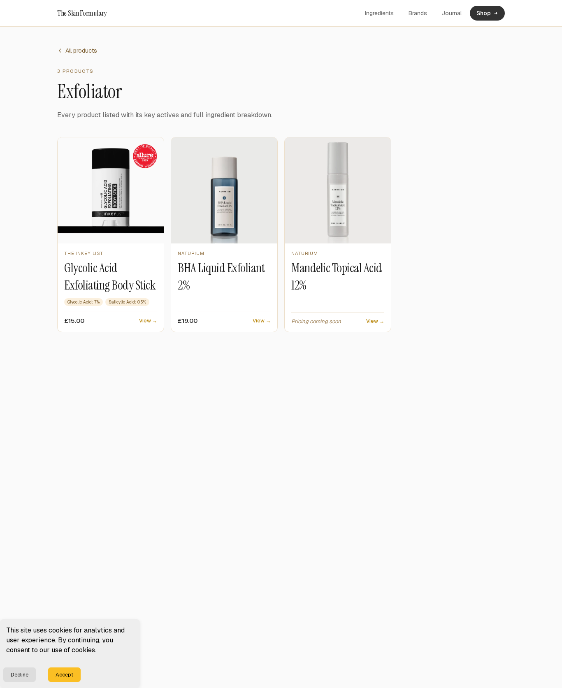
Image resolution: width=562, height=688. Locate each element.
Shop (483, 13)
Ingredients (379, 13)
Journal (452, 13)
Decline (19, 674)
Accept (64, 674)
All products (81, 50)
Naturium (191, 253)
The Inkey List (83, 253)
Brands (418, 13)
